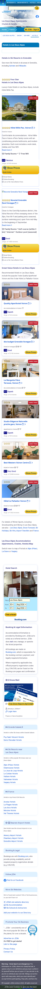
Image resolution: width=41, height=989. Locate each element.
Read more (6, 150)
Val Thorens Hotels (11, 813)
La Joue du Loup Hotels (13, 771)
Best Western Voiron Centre (16, 462)
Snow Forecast (29, 528)
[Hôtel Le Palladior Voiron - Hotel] (20, 488)
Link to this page (10, 944)
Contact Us (8, 952)
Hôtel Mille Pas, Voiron (21, 128)
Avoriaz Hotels (9, 802)
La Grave (5, 551)
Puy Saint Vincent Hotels (14, 737)
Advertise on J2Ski (11, 938)
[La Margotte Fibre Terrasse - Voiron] (20, 368)
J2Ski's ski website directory (17, 902)
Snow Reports (22, 2)
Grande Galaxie (15, 727)
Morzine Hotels (10, 810)
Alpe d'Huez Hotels (11, 765)
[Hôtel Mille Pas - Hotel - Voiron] (19, 108)
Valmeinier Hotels (11, 779)
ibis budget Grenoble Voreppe (17, 341)
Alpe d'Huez (32, 548)
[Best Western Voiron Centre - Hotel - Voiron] (20, 450)
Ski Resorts (11, 2)
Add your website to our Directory (17, 913)
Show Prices (31, 314)
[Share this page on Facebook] (37, 17)
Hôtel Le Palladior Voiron (15, 501)
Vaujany (14, 551)
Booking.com (23, 856)
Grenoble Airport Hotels (13, 841)
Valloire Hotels (9, 776)
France (12, 29)
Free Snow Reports (21, 704)
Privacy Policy (9, 949)
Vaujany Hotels (10, 782)
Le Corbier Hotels (11, 774)
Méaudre (22, 66)
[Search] (37, 8)
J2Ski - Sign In (33, 29)
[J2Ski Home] (6, 12)
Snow (19, 35)
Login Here (12, 711)
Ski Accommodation (14, 905)
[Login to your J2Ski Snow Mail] (20, 692)
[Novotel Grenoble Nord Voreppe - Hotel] (19, 192)
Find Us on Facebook (14, 880)
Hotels (4, 29)
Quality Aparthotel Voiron (16, 303)
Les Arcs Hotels (10, 808)
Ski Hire (27, 35)
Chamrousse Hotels (11, 768)
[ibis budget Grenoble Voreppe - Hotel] (20, 329)
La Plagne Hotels (11, 805)
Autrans (12, 66)
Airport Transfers (22, 531)
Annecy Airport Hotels (12, 835)
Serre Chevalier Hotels (13, 740)
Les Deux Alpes (8, 35)
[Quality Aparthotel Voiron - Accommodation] (20, 291)
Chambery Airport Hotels (13, 838)
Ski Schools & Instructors (16, 908)
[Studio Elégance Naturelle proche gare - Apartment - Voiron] (20, 409)
